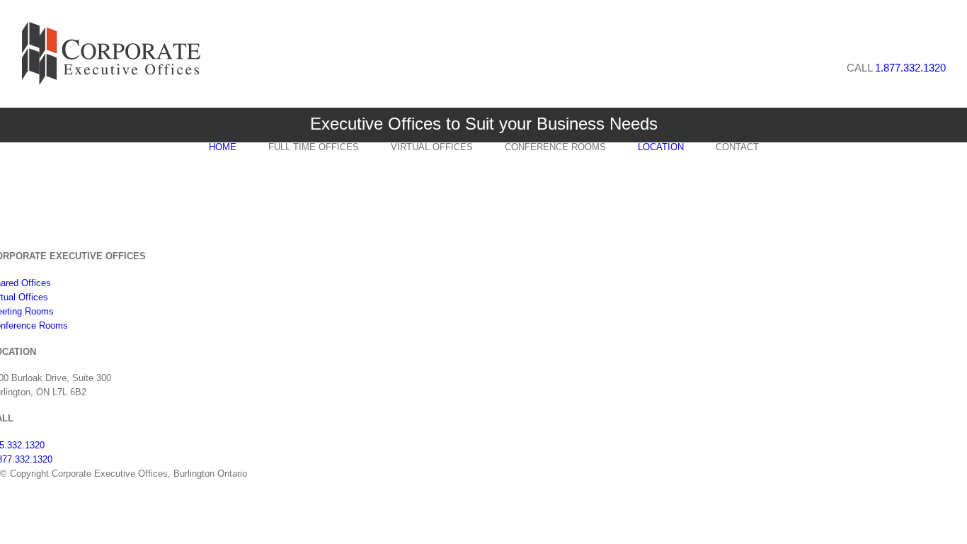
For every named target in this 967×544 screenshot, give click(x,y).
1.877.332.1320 (910, 68)
